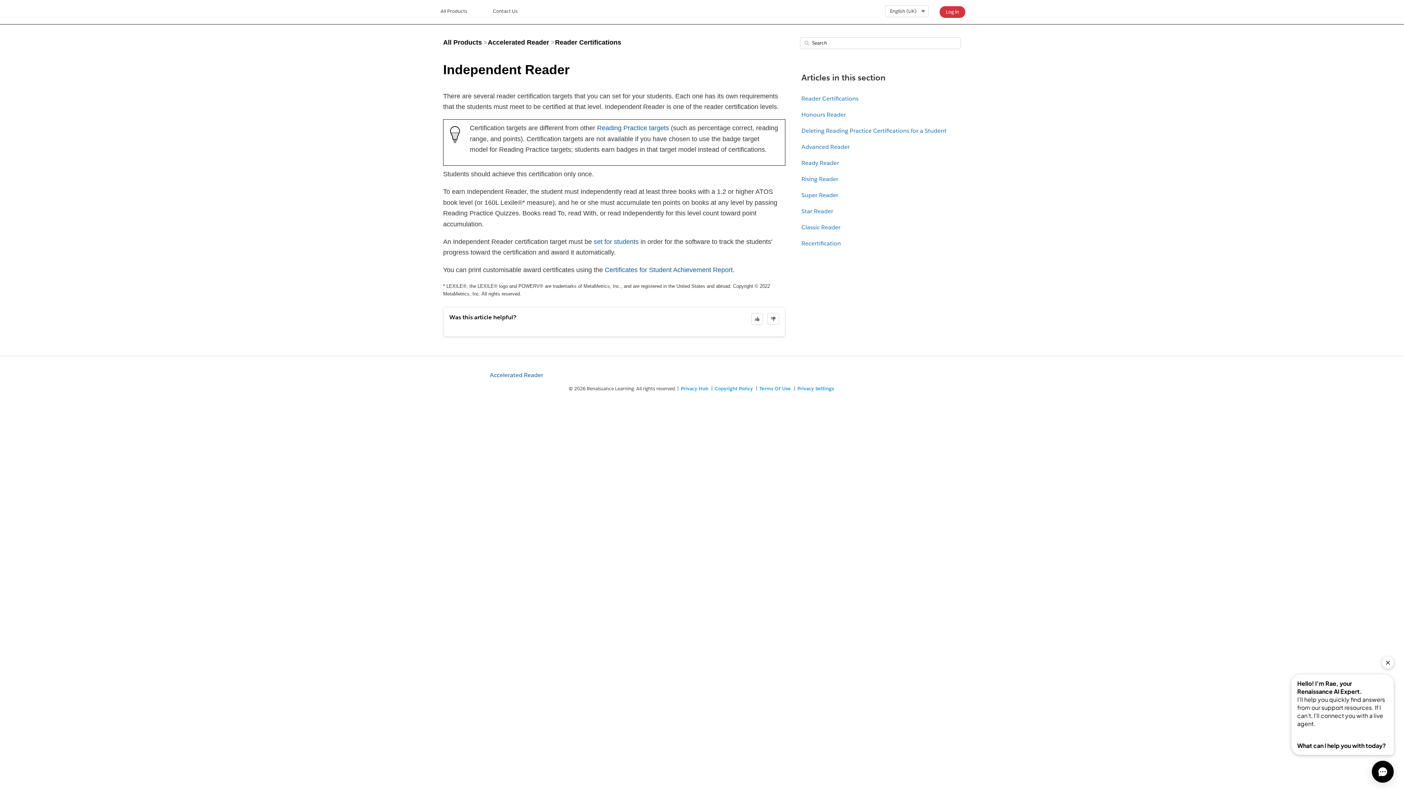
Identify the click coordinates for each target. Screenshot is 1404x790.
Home (454, 12)
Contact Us (505, 11)
